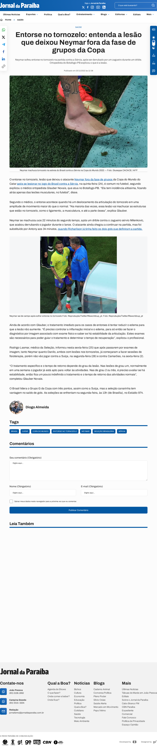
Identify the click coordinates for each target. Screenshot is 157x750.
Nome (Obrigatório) (20, 486)
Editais (137, 14)
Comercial (127, 714)
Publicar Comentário (78, 510)
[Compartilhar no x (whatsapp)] (3, 37)
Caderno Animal (102, 689)
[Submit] (153, 5)
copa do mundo (40, 431)
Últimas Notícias (11, 14)
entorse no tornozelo (65, 431)
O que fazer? (54, 693)
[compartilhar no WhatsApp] (3, 30)
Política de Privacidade (133, 721)
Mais (149, 14)
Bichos (77, 689)
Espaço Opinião (130, 725)
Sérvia (122, 431)
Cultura (77, 693)
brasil (14, 431)
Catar (25, 431)
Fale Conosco (129, 718)
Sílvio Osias (99, 700)
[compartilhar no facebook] (3, 52)
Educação (79, 700)
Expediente (127, 710)
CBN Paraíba (128, 707)
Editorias (120, 14)
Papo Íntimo (100, 710)
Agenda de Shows (57, 689)
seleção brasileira (104, 431)
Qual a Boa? (64, 14)
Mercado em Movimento (106, 707)
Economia (79, 696)
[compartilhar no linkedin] (3, 59)
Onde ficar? (53, 700)
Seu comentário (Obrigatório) (26, 457)
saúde (20, 20)
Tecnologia (79, 718)
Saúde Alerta (100, 703)
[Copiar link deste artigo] (3, 67)
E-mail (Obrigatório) (92, 486)
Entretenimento (84, 14)
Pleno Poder (100, 696)
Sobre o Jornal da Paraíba (135, 700)
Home (8, 20)
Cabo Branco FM (130, 703)
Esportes (31, 14)
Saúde (77, 714)
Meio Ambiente (81, 721)
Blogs (104, 14)
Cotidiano (79, 710)
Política (48, 14)
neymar (86, 431)
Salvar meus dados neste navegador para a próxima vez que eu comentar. (45, 501)
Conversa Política (102, 693)
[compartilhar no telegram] (3, 44)
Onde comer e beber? (59, 696)
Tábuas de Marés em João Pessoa (139, 693)
